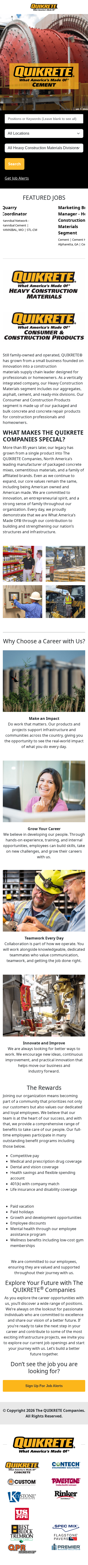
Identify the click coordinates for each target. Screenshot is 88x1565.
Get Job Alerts (17, 178)
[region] (44, 62)
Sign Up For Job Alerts (44, 1386)
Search (14, 163)
